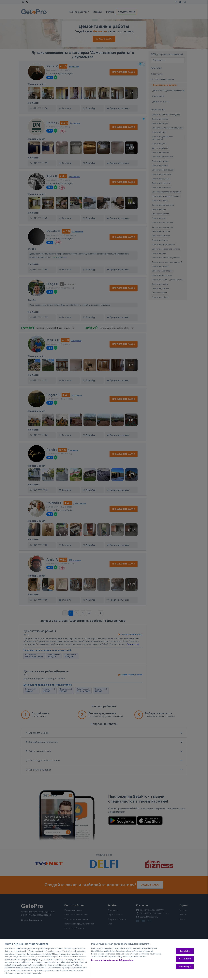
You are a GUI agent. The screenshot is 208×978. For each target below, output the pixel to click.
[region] (104, 958)
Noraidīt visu (185, 958)
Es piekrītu (185, 951)
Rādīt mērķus (185, 966)
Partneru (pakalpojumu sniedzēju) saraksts (112, 960)
